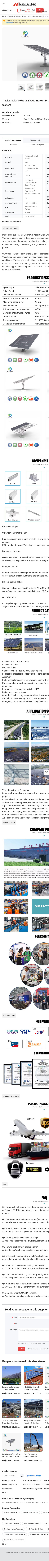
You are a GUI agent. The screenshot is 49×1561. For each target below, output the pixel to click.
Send (22, 1349)
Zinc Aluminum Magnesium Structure (33, 1488)
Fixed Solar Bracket (11, 1512)
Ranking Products (8, 1480)
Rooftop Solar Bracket (30, 1512)
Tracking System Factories (13, 1529)
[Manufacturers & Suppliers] (24, 4)
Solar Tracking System (35, 1529)
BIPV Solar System (8, 1484)
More (4, 1544)
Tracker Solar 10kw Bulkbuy (14, 1540)
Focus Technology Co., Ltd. (29, 1552)
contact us (9, 23)
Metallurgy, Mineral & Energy (17, 16)
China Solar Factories (11, 1523)
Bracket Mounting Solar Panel (14, 1534)
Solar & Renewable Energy (36, 16)
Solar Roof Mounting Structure (33, 1484)
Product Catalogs (34, 1476)
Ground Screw (7, 1488)
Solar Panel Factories (31, 1523)
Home (4, 16)
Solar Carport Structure (31, 1480)
